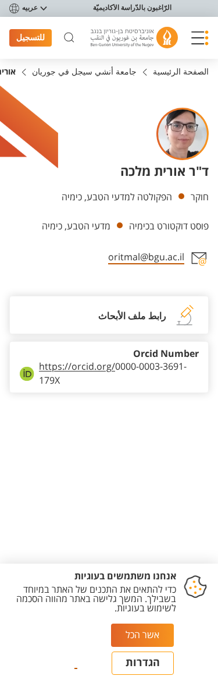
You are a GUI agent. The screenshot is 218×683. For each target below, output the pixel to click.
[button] (200, 37)
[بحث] (69, 38)
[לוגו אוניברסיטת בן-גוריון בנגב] (134, 37)
